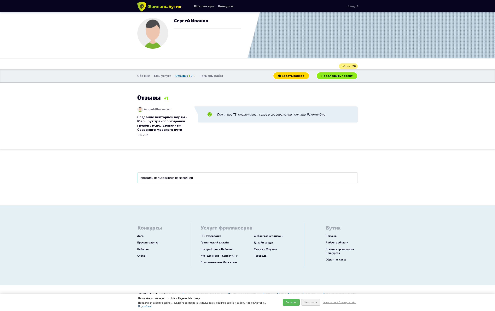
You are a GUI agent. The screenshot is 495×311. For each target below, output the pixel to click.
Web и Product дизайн (268, 235)
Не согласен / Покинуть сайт (339, 302)
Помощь (331, 235)
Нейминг (143, 249)
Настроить (311, 302)
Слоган (142, 255)
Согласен (291, 302)
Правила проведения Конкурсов (340, 250)
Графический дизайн (215, 242)
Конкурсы (226, 6)
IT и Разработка (211, 235)
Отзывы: (185, 75)
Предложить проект (337, 75)
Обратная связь (336, 259)
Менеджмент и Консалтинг (219, 255)
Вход (351, 6)
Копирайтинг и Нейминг (217, 249)
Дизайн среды (263, 242)
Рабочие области (337, 242)
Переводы (260, 255)
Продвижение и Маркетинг (219, 262)
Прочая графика (148, 242)
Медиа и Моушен (265, 249)
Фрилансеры (204, 6)
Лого (140, 235)
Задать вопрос (292, 75)
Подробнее (145, 306)
